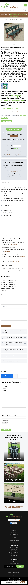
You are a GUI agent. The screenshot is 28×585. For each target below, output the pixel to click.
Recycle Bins (14, 535)
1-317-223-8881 (19, 0)
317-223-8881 (14, 176)
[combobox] (10, 10)
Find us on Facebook (15, 525)
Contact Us (14, 556)
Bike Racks (14, 537)
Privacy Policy (14, 553)
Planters (20, 573)
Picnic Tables (14, 539)
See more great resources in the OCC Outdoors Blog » (14, 507)
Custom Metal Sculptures (14, 540)
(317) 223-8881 (14, 16)
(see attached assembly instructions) (11, 96)
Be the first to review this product (8, 111)
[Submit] (17, 10)
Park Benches (14, 532)
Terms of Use (14, 555)
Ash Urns (14, 542)
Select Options (6, 121)
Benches (9, 572)
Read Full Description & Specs (9, 108)
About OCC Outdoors (14, 547)
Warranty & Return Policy (14, 552)
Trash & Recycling (16, 572)
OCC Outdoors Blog (14, 549)
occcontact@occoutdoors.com (18, 14)
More (14, 575)
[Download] (14, 244)
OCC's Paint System (14, 550)
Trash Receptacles (14, 534)
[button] (12, 45)
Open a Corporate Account (14, 171)
